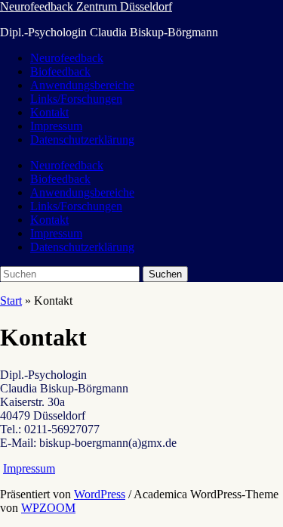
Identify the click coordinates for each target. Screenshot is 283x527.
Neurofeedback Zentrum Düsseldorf (86, 6)
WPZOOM (48, 507)
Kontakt (49, 112)
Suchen (165, 274)
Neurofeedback (66, 57)
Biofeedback (60, 71)
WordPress (99, 494)
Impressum (56, 125)
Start (11, 300)
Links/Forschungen (76, 98)
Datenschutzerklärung (82, 139)
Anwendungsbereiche (82, 85)
